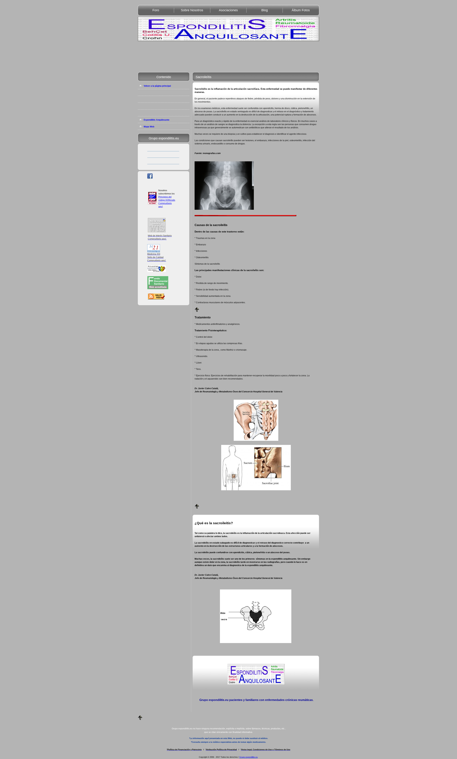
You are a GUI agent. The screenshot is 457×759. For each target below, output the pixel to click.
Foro (155, 10)
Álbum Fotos (301, 10)
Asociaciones (228, 10)
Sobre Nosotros (192, 10)
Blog (264, 10)
